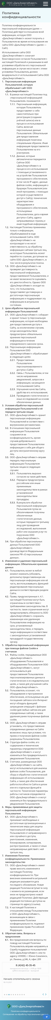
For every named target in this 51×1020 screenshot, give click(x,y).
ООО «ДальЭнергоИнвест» (22, 4)
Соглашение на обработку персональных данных (25, 1014)
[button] (4, 994)
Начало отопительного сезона (22, 978)
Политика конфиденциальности (25, 1011)
